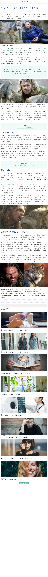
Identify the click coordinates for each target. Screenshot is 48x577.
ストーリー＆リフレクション (8, 5)
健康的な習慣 (3, 371)
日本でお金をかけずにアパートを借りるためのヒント (16, 352)
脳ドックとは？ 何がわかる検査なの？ (12, 416)
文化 (1, 5)
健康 (1, 414)
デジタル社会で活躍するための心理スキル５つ (14, 331)
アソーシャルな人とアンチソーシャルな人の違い (14, 437)
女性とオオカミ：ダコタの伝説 (24, 127)
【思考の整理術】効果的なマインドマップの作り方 (15, 373)
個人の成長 (3, 478)
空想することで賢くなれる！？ (9, 479)
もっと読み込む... (24, 483)
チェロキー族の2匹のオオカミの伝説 (24, 165)
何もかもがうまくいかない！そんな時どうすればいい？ (16, 458)
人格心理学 (3, 435)
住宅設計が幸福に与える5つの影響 (10, 394)
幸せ (1, 393)
